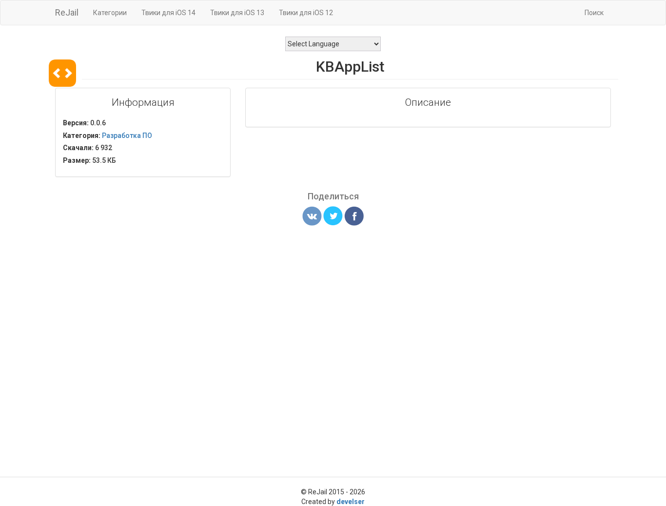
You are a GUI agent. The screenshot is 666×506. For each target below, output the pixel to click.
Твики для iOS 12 (306, 13)
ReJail (66, 12)
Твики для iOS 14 (168, 13)
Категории (110, 13)
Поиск (594, 13)
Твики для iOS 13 (237, 13)
